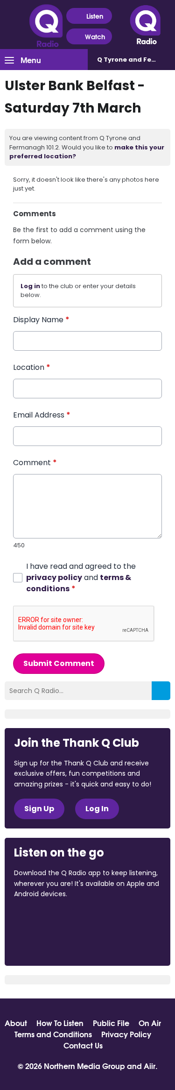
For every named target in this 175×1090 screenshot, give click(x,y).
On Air (150, 1022)
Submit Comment (58, 663)
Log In (97, 808)
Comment (35, 462)
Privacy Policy (126, 1034)
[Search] (161, 690)
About (16, 1022)
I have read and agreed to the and (81, 577)
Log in (30, 286)
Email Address (41, 415)
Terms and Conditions (53, 1034)
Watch (95, 36)
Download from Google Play (49, 943)
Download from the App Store (50, 919)
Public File (111, 1022)
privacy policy (54, 577)
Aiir (149, 1065)
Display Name (41, 319)
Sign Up (39, 808)
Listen (94, 16)
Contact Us (83, 1045)
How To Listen (60, 1022)
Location (31, 367)
